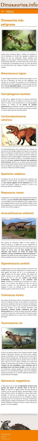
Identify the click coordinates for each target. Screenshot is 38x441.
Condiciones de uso (6, 434)
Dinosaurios (19, 5)
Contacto (3, 436)
